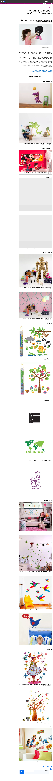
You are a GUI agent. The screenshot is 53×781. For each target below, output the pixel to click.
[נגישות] (1, 1)
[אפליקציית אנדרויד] (6, 3)
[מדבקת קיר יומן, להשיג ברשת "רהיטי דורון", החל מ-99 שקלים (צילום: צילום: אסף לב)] (35, 416)
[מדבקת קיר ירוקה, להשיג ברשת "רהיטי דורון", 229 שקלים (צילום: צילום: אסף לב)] (35, 447)
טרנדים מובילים (31, 3)
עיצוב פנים (26, 3)
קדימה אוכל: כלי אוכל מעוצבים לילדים (44, 73)
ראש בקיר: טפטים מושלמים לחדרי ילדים (43, 70)
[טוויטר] (3, 3)
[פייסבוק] (2, 3)
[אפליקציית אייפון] (5, 3)
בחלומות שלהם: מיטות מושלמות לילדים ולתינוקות (41, 71)
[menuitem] (39, 1)
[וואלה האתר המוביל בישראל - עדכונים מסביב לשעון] (46, 1)
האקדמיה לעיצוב (36, 3)
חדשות (41, 3)
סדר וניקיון (22, 3)
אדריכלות (18, 3)
